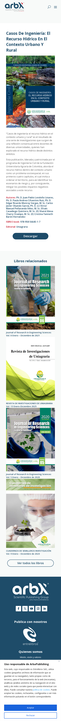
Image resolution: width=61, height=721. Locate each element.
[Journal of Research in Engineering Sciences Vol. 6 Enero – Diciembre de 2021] (30, 297)
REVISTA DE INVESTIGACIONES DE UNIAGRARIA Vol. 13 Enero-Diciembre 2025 (29, 405)
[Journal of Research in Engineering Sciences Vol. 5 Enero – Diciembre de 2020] (30, 439)
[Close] (59, 661)
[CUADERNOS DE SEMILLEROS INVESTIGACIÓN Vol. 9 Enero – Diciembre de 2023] (30, 513)
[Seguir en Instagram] (38, 608)
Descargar (30, 236)
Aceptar (30, 707)
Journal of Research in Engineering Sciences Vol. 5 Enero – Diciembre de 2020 (28, 476)
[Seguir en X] (25, 608)
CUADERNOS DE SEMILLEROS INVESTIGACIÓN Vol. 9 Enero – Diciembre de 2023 (28, 552)
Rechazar (30, 715)
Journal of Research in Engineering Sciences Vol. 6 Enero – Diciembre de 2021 (28, 334)
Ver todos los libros (30, 563)
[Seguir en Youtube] (31, 608)
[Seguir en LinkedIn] (44, 608)
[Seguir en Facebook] (18, 608)
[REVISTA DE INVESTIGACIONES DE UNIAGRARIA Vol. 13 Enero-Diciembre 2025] (30, 368)
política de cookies (41, 689)
